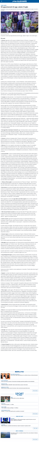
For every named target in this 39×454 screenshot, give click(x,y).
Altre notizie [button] (35, 390)
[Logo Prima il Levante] (19, 1)
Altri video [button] (35, 428)
